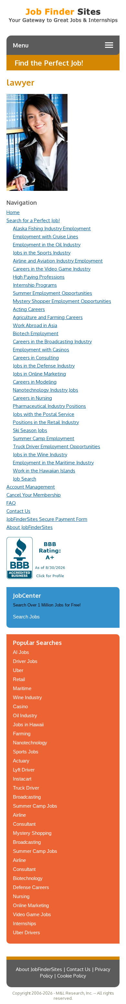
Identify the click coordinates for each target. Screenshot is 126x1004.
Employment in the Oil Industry (46, 245)
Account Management (30, 487)
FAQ (11, 503)
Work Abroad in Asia (35, 325)
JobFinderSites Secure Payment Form (46, 519)
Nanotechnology (30, 742)
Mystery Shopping (32, 833)
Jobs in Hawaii (28, 724)
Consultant (24, 824)
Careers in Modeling (35, 382)
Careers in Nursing (32, 398)
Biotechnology (28, 878)
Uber (18, 670)
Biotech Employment (35, 333)
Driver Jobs (25, 661)
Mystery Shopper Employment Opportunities (62, 301)
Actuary (21, 760)
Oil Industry (25, 715)
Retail (19, 679)
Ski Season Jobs (30, 430)
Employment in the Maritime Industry (53, 463)
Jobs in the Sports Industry (41, 253)
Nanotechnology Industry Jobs (45, 390)
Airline (19, 815)
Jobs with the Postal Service (43, 414)
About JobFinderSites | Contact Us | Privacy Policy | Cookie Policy (63, 972)
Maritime (22, 688)
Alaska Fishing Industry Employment (52, 228)
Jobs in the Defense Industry (44, 366)
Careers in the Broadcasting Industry (52, 341)
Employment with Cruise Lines (45, 236)
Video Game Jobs (32, 914)
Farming (21, 733)
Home (13, 212)
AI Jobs (21, 652)
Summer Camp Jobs (35, 806)
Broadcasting (27, 797)
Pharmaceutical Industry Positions (49, 406)
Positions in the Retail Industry (46, 422)
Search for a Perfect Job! (33, 220)
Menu (20, 45)
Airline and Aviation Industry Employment (58, 261)
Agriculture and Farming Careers (48, 317)
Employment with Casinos (41, 350)
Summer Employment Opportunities (52, 293)
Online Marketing (31, 905)
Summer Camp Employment (43, 438)
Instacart (22, 778)
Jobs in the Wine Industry (40, 454)
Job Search (24, 479)
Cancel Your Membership (33, 495)
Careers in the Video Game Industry (51, 269)
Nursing (21, 896)
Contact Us (18, 511)
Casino (20, 706)
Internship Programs (35, 285)
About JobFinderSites (29, 527)
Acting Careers (29, 309)
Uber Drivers (26, 932)
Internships (24, 923)
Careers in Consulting (36, 358)
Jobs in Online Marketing (39, 374)
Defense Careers (31, 887)
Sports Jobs (25, 751)
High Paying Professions (39, 277)
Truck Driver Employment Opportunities (56, 446)
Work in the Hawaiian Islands (44, 471)
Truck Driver (26, 788)
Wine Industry (27, 697)
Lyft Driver (24, 769)
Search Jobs (26, 616)
